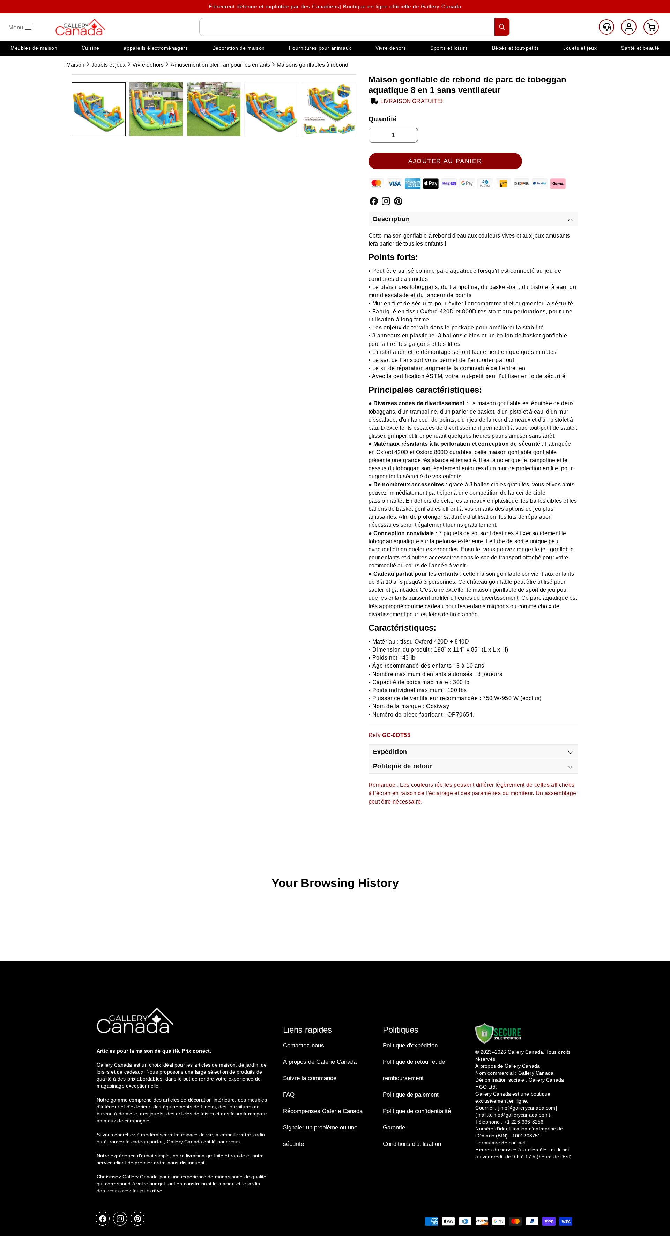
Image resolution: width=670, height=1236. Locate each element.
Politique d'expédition (410, 1045)
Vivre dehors (148, 65)
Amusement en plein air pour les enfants (220, 65)
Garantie (394, 1127)
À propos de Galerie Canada (320, 1062)
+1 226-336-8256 (524, 1122)
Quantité (382, 119)
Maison (75, 65)
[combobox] (354, 27)
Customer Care (606, 27)
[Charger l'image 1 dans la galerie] (99, 109)
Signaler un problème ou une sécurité (320, 1135)
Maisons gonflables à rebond (312, 65)
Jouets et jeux (108, 65)
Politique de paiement (411, 1094)
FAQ (289, 1094)
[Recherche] (502, 27)
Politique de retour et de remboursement (414, 1070)
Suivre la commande (309, 1078)
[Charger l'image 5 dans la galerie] (329, 109)
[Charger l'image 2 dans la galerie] (156, 109)
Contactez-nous (303, 1045)
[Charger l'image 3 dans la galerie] (214, 109)
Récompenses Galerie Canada (323, 1111)
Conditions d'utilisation (412, 1144)
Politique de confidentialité (417, 1111)
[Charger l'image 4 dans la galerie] (271, 109)
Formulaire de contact (500, 1143)
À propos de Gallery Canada (507, 1066)
